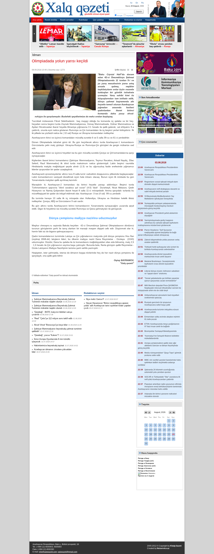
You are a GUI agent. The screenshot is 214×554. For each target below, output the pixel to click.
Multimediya (114, 20)
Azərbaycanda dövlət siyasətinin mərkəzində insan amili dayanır (158, 255)
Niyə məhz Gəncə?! (95, 299)
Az (131, 3)
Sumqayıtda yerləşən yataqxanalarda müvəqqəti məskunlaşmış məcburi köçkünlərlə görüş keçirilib (157, 206)
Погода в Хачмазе (145, 468)
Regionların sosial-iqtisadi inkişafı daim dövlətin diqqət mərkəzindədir (161, 183)
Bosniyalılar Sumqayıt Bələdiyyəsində (160, 331)
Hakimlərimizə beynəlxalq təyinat (49, 345)
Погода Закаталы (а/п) (146, 466)
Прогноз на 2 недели (146, 476)
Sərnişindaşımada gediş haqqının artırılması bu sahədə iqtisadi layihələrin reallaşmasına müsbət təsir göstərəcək (158, 222)
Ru (142, 3)
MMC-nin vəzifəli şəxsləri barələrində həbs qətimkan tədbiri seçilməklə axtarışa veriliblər (159, 362)
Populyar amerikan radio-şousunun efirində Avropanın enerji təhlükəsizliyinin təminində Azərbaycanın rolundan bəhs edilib (160, 386)
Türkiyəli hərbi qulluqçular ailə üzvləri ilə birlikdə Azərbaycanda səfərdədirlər (161, 248)
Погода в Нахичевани (146, 471)
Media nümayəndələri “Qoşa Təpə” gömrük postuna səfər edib (162, 354)
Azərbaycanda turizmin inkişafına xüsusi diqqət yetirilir (161, 310)
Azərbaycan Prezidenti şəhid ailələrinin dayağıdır (161, 214)
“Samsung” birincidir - (106, 45)
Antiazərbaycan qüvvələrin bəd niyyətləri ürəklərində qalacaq (161, 296)
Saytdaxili (129, 15)
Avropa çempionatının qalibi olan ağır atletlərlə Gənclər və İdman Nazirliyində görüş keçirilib (158, 345)
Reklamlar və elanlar (133, 20)
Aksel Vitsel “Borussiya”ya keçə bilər (51, 325)
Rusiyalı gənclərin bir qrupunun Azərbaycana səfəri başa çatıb (157, 303)
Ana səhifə (37, 20)
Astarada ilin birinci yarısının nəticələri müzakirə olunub (160, 395)
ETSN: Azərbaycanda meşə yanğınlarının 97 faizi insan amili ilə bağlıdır (161, 325)
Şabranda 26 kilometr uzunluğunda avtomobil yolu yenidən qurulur (159, 371)
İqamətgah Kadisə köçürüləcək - (78, 45)
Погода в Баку (143, 458)
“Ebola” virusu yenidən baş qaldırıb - (160, 45)
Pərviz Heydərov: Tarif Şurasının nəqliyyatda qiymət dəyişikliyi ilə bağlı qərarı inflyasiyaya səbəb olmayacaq (157, 232)
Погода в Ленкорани (146, 463)
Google (120, 15)
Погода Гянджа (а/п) (146, 461)
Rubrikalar (83, 20)
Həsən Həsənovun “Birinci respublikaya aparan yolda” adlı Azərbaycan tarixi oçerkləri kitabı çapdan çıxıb (107, 305)
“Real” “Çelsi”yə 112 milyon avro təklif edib (53, 318)
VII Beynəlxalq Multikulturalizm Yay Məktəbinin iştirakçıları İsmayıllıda (159, 197)
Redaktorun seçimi (94, 293)
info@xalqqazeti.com (48, 552)
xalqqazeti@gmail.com (67, 552)
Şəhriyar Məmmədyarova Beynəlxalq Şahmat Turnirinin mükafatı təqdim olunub (53, 300)
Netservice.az (163, 548)
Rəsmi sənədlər (67, 20)
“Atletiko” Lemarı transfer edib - (51, 45)
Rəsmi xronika (51, 20)
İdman (36, 55)
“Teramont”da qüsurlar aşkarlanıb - (133, 45)
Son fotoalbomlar (150, 97)
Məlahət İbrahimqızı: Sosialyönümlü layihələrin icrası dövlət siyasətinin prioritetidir (156, 263)
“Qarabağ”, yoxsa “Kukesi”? (46, 335)
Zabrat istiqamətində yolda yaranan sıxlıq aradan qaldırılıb (161, 241)
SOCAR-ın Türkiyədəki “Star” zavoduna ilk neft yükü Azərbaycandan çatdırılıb (162, 378)
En (137, 3)
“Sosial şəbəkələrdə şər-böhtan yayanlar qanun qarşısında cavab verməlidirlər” (161, 279)
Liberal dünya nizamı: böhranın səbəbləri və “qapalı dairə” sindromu (161, 272)
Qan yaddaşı (98, 20)
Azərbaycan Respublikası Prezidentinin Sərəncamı (161, 168)
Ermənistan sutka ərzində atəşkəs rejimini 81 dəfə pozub (162, 318)
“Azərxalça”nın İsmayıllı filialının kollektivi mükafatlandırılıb (161, 337)
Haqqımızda (150, 20)
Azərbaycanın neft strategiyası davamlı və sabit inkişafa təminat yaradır (162, 190)
